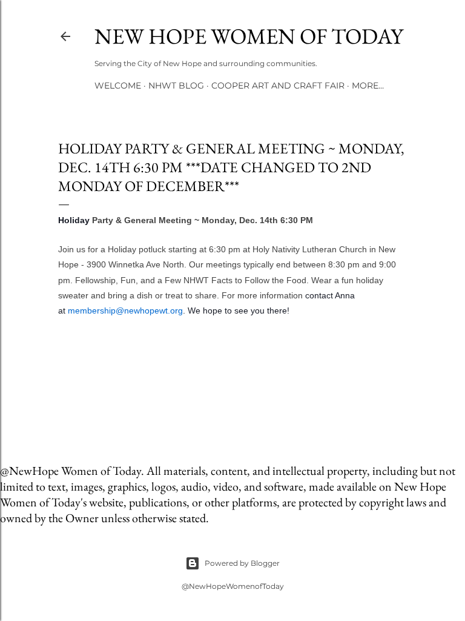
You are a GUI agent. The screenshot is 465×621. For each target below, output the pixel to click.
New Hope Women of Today (248, 36)
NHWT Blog (176, 85)
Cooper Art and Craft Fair (278, 85)
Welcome (117, 85)
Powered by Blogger (242, 563)
